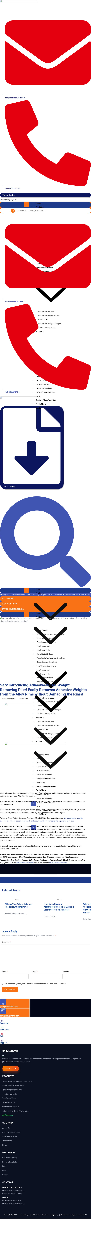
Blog (34, 698)
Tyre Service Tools (9, 1094)
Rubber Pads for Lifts (10, 1107)
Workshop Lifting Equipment (47, 682)
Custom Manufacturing (46, 400)
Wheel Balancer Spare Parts (13, 1085)
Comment (6, 942)
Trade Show (41, 404)
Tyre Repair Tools (9, 1098)
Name (5, 972)
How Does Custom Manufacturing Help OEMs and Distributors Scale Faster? (59, 907)
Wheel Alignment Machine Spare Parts (17, 1081)
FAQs (39, 396)
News (4, 1145)
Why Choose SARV (9, 1136)
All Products (7, 1115)
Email (35, 972)
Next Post (51, 880)
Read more (9, 1068)
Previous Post (41, 880)
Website (65, 972)
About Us (6, 1128)
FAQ (4, 1166)
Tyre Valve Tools (8, 1102)
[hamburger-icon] (26, 204)
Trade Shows (7, 1141)
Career (5, 1175)
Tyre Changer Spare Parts (12, 1090)
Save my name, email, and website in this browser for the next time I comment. (35, 984)
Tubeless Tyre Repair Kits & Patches (16, 1111)
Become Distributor (9, 1162)
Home (38, 203)
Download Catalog (9, 1158)
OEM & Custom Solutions (46, 392)
